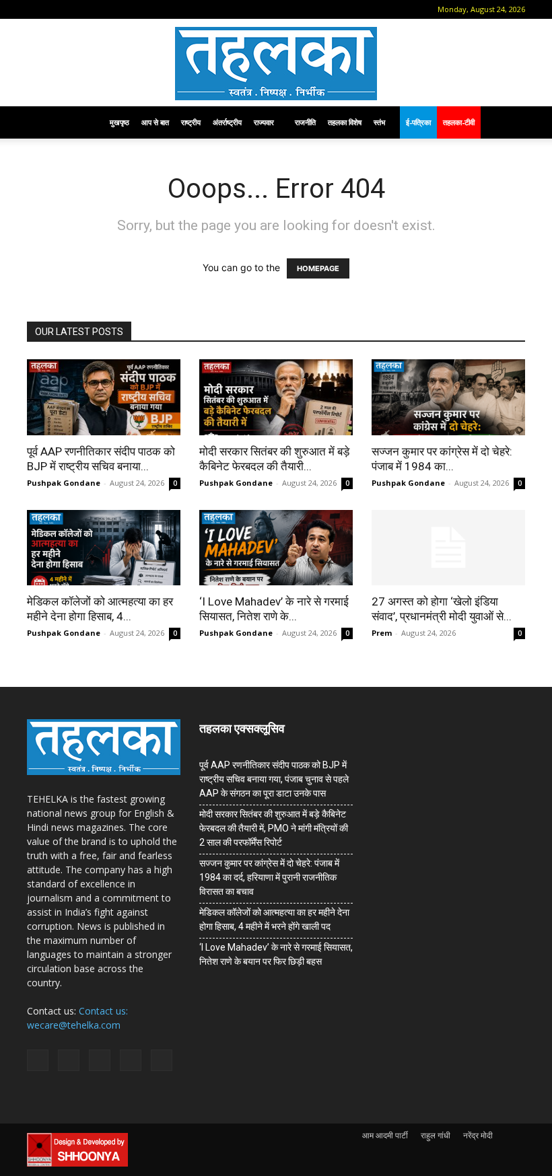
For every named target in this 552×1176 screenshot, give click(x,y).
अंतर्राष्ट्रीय (227, 122)
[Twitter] (124, 9)
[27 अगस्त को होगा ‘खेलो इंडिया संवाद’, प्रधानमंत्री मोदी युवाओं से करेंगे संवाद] (448, 548)
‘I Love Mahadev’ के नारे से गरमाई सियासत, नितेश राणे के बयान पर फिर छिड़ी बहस (276, 954)
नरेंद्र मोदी (478, 1135)
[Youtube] (146, 9)
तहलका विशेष (344, 122)
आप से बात (155, 122)
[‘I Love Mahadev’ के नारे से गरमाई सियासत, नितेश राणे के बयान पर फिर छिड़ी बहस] (276, 548)
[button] (37, 9)
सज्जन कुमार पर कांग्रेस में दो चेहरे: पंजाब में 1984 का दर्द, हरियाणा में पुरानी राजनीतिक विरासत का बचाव (269, 877)
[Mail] (79, 9)
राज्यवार (264, 122)
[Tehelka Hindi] (276, 63)
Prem (382, 633)
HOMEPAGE (318, 268)
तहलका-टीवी (459, 122)
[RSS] (102, 9)
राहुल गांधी (435, 1135)
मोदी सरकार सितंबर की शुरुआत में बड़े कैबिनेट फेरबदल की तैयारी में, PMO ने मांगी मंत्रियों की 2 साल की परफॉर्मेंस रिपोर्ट (273, 828)
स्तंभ (379, 122)
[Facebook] (57, 9)
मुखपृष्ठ (119, 122)
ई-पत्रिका (418, 122)
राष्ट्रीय (191, 122)
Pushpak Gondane (63, 483)
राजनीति (305, 122)
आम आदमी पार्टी (385, 1135)
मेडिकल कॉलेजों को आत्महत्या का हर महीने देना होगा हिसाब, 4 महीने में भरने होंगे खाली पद (274, 919)
